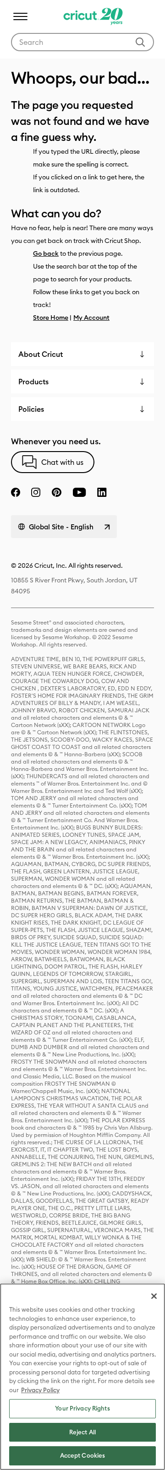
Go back (46, 253)
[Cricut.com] (92, 16)
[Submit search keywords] (140, 42)
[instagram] (35, 492)
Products (33, 381)
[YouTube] (79, 492)
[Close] (154, 1296)
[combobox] (82, 42)
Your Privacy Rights (82, 1408)
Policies (31, 409)
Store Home (50, 317)
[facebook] (15, 492)
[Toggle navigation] (20, 16)
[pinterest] (56, 492)
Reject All (82, 1432)
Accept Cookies (82, 1455)
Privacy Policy (40, 1390)
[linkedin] (102, 492)
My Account (91, 317)
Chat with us (62, 462)
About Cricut (40, 354)
